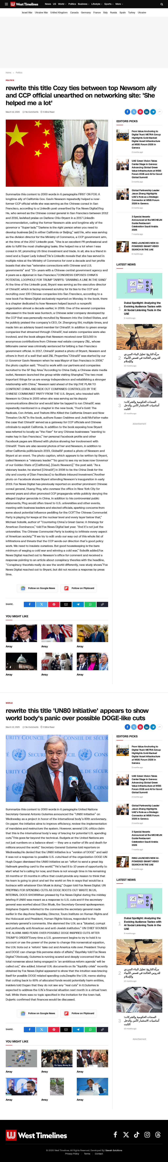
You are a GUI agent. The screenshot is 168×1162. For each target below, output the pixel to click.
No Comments (31, 112)
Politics (72, 4)
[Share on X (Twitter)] (134, 112)
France (97, 12)
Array (9, 646)
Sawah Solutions (113, 1150)
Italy (105, 12)
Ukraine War (41, 12)
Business (82, 4)
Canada (74, 12)
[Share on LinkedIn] (146, 112)
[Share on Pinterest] (140, 112)
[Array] (21, 633)
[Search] (161, 4)
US (54, 4)
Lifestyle (95, 4)
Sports (107, 4)
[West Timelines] (24, 4)
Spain (123, 12)
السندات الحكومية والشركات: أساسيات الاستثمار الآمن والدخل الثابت (141, 405)
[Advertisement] (84, 42)
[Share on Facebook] (127, 112)
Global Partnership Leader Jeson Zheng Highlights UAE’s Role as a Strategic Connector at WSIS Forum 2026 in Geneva (145, 197)
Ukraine (142, 12)
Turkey (131, 12)
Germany (86, 12)
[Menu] (6, 4)
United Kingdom (59, 12)
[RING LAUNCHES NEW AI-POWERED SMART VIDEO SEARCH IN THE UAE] (122, 246)
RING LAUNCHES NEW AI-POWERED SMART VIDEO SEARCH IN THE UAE (145, 246)
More (118, 4)
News (48, 4)
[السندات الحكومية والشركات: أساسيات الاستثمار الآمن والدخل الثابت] (139, 385)
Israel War (27, 12)
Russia (113, 12)
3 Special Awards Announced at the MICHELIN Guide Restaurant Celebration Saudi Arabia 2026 (147, 223)
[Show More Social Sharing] (159, 112)
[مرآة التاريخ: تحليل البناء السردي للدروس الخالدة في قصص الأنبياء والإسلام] (139, 337)
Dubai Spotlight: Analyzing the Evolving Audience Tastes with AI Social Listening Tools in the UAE (142, 308)
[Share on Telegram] (153, 112)
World (61, 4)
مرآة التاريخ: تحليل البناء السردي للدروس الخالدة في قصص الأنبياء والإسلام (142, 357)
